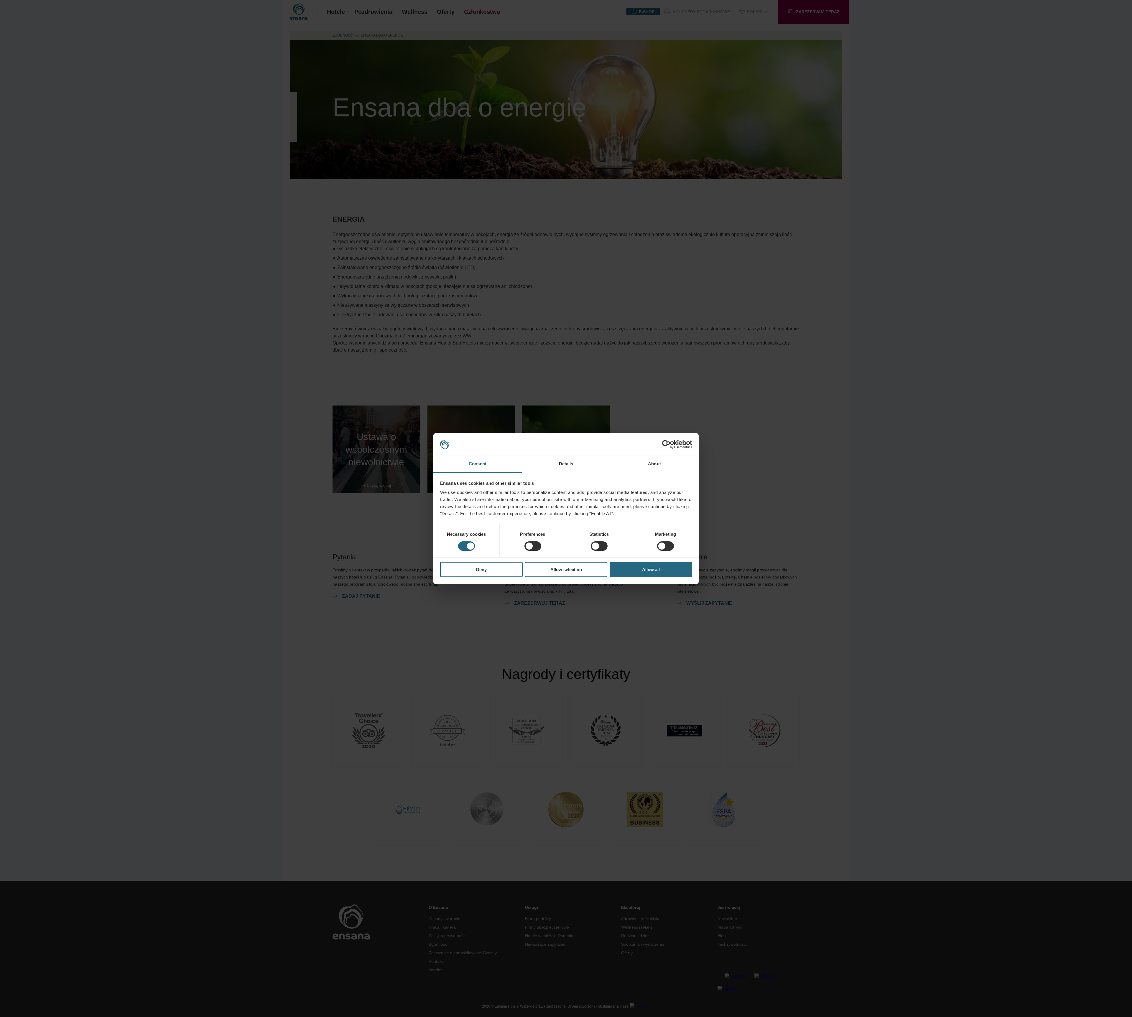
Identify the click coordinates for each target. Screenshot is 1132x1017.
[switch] (532, 546)
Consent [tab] (477, 463)
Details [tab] (566, 463)
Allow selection (566, 569)
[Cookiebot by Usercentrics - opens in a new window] (666, 444)
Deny (481, 569)
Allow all (651, 569)
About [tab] (654, 463)
